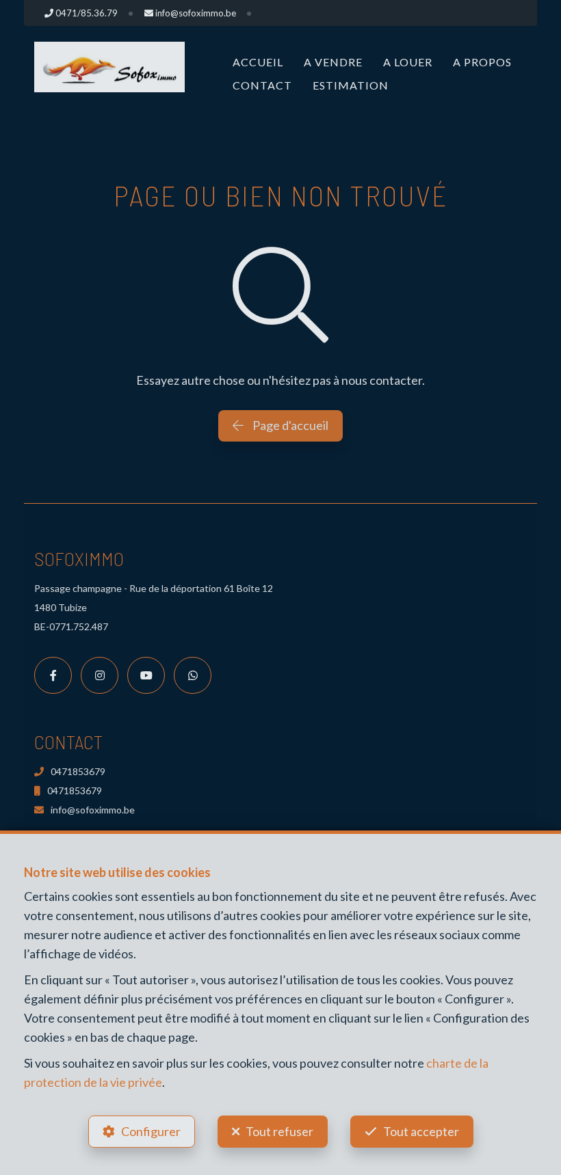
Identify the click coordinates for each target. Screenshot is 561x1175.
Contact (262, 85)
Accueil (258, 61)
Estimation (351, 85)
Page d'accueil (289, 425)
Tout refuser (279, 1131)
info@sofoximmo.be (93, 809)
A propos (482, 61)
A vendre (333, 61)
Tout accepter (421, 1131)
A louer (407, 61)
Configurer (151, 1131)
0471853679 (78, 771)
